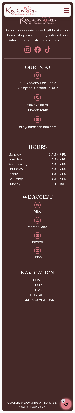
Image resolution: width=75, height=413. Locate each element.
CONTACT (37, 295)
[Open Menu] (66, 10)
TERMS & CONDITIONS (37, 300)
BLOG (37, 290)
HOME (37, 280)
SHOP (37, 285)
